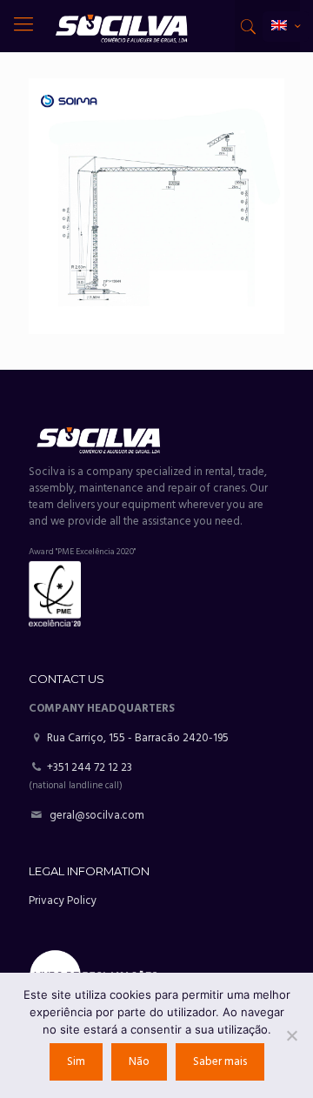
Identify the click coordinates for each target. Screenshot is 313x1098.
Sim (76, 1062)
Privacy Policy (63, 901)
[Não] (291, 1035)
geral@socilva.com (97, 816)
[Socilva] (121, 26)
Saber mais (220, 1062)
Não (139, 1062)
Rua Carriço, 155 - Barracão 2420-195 (136, 738)
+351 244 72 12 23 (89, 768)
